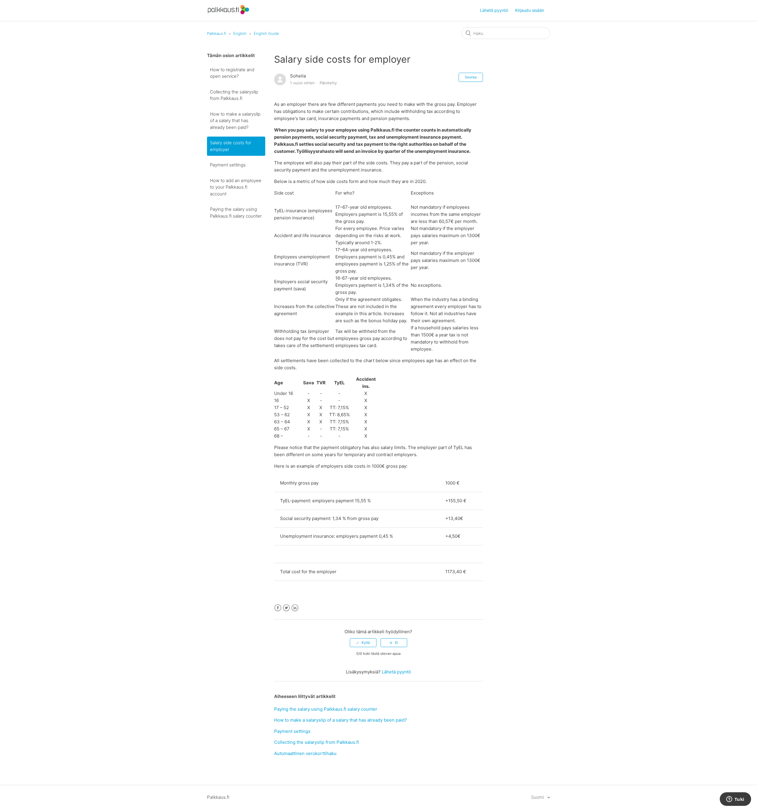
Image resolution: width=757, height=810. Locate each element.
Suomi (538, 797)
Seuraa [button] (471, 77)
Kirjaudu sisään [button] (529, 10)
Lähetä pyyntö (494, 10)
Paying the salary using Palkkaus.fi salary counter (236, 212)
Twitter (286, 608)
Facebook (278, 608)
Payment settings (228, 165)
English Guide (266, 33)
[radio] (363, 642)
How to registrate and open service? (232, 73)
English (240, 33)
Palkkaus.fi (216, 33)
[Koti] (228, 13)
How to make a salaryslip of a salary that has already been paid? (235, 120)
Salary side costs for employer (230, 146)
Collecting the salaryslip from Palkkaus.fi (234, 95)
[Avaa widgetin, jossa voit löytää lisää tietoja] (735, 799)
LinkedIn (295, 608)
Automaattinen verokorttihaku (305, 753)
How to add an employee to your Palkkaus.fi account (235, 187)
